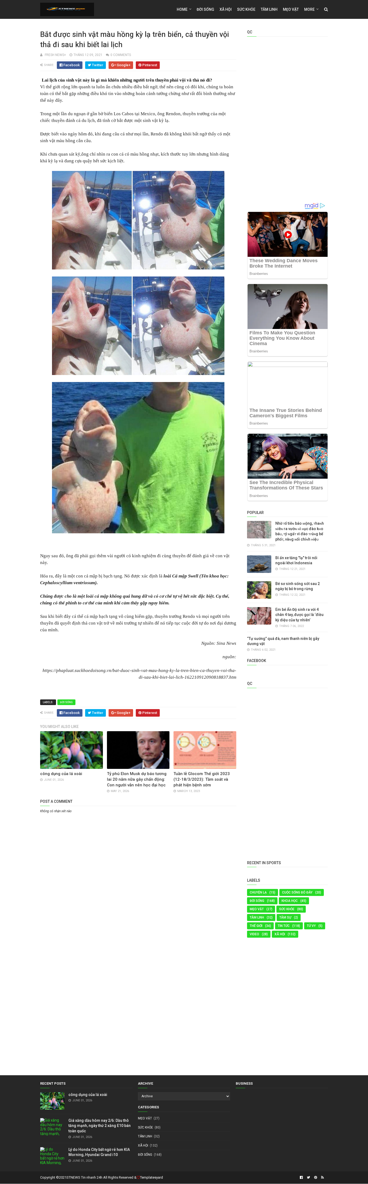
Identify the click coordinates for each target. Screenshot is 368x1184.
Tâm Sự (285, 917)
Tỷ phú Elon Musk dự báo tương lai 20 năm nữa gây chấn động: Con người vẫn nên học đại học (136, 779)
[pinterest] (315, 1178)
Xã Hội (226, 9)
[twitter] (308, 1178)
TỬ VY (311, 926)
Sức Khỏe (246, 9)
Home (182, 9)
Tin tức (284, 926)
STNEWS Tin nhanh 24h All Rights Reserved (100, 1177)
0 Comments (120, 55)
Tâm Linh (269, 9)
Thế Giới (256, 926)
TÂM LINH (257, 917)
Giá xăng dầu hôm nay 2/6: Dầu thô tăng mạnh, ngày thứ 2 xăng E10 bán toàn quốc (99, 1125)
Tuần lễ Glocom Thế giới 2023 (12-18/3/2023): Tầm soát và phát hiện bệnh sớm (201, 779)
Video (254, 934)
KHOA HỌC (290, 901)
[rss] (322, 1178)
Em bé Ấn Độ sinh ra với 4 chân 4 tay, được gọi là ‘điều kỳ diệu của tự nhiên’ (299, 614)
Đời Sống (66, 702)
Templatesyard (151, 1177)
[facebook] (301, 1178)
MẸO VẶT (291, 9)
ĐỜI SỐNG (205, 9)
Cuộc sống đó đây (297, 892)
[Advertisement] (138, 855)
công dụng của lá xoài (61, 773)
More (309, 9)
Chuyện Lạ (258, 892)
